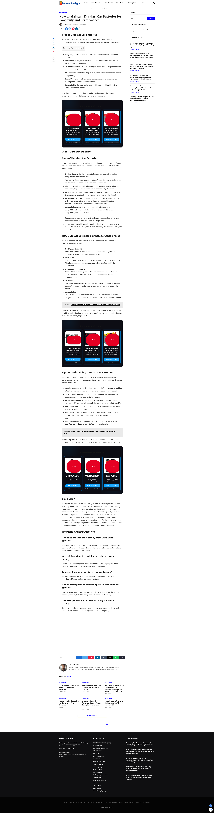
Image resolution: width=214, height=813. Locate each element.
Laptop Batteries (108, 3)
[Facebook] (53, 38)
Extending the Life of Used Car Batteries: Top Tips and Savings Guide (114, 703)
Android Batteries (134, 49)
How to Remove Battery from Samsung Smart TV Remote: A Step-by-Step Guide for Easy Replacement (141, 55)
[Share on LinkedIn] (76, 28)
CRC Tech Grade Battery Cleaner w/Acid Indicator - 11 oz (73, 476)
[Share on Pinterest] (73, 28)
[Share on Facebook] (66, 28)
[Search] (154, 3)
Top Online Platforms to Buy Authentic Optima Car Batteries (69, 687)
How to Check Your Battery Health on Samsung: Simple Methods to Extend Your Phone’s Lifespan (142, 66)
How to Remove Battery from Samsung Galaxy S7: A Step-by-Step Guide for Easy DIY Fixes (141, 88)
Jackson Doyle (67, 24)
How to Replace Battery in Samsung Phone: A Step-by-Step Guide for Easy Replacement (142, 45)
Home (86, 3)
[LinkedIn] (53, 47)
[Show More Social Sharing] (79, 28)
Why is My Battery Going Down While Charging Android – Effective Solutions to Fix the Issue (142, 98)
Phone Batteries (96, 3)
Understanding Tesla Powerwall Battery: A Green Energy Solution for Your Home (91, 704)
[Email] (53, 55)
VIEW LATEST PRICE (73, 139)
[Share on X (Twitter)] (69, 28)
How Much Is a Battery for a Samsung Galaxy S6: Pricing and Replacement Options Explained (140, 77)
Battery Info (132, 3)
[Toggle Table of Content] (81, 48)
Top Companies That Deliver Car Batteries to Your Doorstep (69, 703)
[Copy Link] (53, 59)
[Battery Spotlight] (69, 3)
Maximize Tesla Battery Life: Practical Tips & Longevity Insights (92, 687)
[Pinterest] (53, 51)
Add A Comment (92, 715)
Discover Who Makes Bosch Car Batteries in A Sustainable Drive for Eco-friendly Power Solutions (114, 688)
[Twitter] (53, 42)
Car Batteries (120, 3)
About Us (143, 3)
